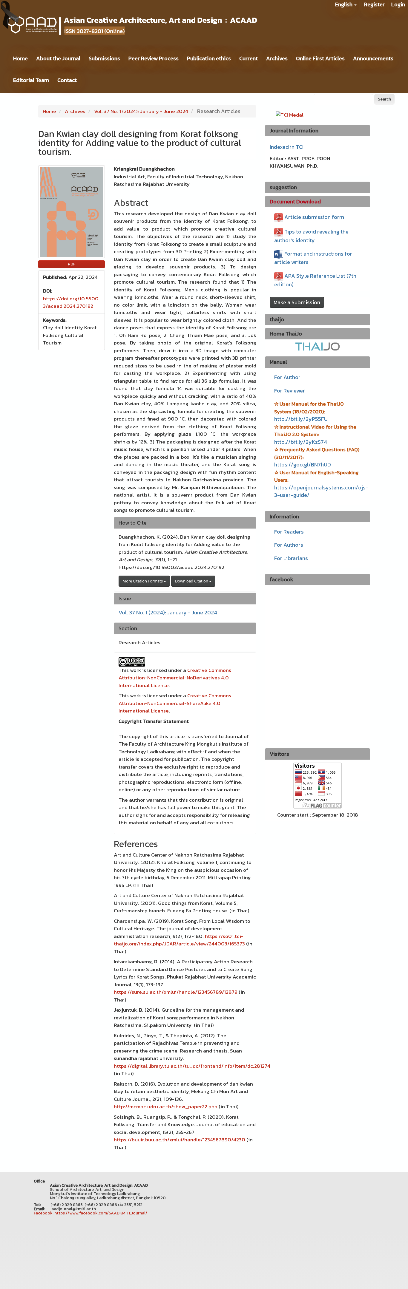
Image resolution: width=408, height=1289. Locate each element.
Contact (67, 80)
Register (374, 4)
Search (384, 99)
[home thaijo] (317, 346)
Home (20, 58)
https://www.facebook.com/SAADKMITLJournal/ (100, 1213)
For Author (287, 377)
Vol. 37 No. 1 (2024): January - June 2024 (141, 111)
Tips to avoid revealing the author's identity (311, 236)
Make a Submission (297, 302)
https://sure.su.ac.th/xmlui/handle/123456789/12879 (175, 992)
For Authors (288, 545)
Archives (277, 58)
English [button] (344, 4)
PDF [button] (71, 264)
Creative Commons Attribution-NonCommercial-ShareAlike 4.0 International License (175, 703)
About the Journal (58, 58)
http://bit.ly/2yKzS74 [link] (300, 442)
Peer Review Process (153, 58)
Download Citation (192, 581)
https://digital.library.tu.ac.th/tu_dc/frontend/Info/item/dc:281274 (192, 1066)
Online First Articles (320, 58)
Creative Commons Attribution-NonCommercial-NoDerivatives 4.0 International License (175, 677)
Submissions (104, 58)
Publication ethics (209, 58)
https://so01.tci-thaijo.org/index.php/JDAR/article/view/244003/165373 (179, 940)
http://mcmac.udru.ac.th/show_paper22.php (165, 1106)
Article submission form (314, 217)
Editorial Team (31, 80)
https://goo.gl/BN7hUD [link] (302, 464)
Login (398, 4)
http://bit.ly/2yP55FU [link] (301, 419)
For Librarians (291, 558)
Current (248, 58)
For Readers (289, 532)
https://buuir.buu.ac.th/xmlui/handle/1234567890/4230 (179, 1139)
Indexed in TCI (286, 147)
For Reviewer (289, 391)
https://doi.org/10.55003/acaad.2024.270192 (71, 302)
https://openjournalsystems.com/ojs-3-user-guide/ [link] (321, 491)
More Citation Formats (143, 581)
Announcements (373, 58)
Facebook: (43, 1213)
